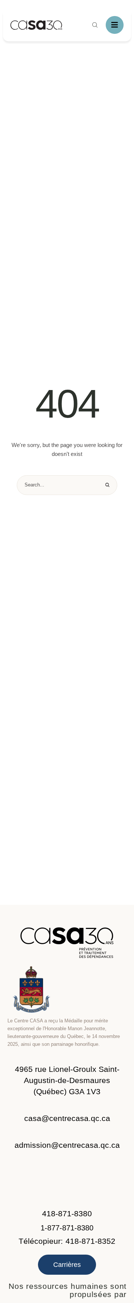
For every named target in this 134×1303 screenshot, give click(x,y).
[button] (67, 1080)
